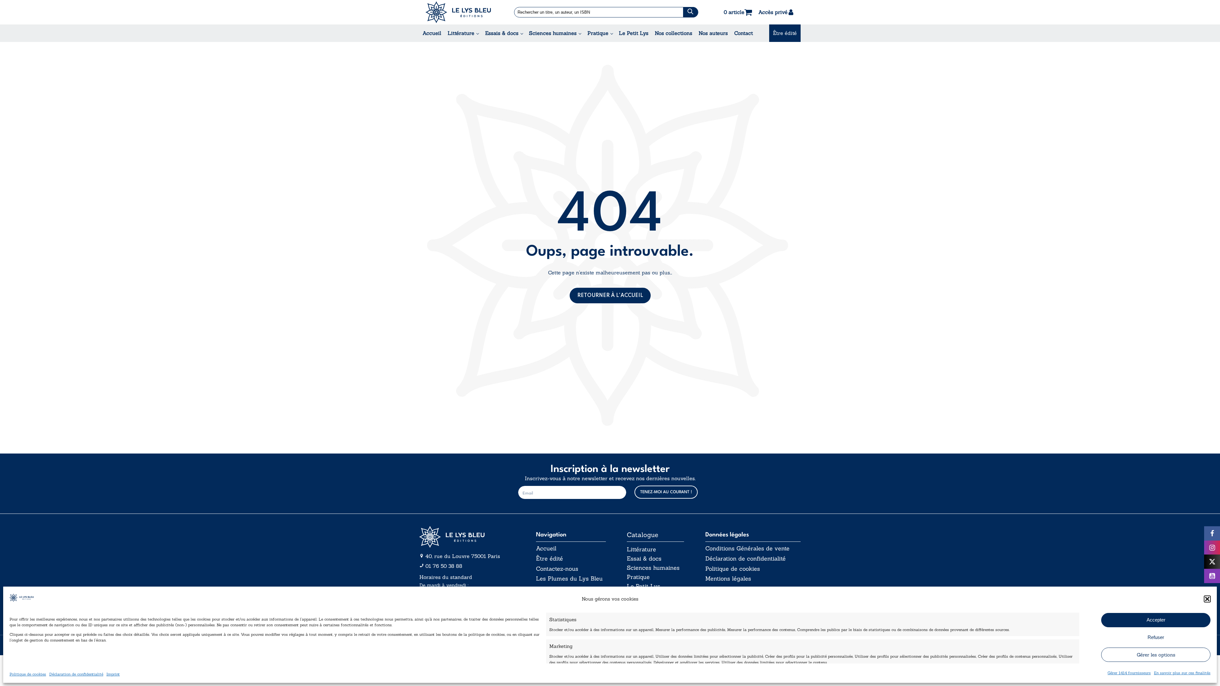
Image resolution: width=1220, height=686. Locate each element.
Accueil (432, 33)
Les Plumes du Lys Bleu (569, 578)
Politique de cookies (28, 674)
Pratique (597, 33)
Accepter (1156, 619)
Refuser (1156, 637)
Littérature (461, 33)
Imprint (113, 674)
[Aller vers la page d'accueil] (467, 537)
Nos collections (673, 33)
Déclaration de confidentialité (76, 674)
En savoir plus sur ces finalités (1182, 672)
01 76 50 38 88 (443, 566)
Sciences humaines (553, 33)
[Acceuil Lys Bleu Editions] (458, 12)
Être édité (785, 33)
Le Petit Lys (633, 33)
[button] (1207, 599)
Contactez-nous (557, 568)
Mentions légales (728, 578)
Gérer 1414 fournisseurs (1129, 672)
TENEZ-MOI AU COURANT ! (666, 492)
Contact (743, 33)
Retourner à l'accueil (610, 295)
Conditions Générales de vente (747, 548)
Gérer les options (1156, 655)
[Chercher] (690, 12)
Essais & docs (501, 33)
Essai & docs (644, 558)
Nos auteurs (713, 33)
